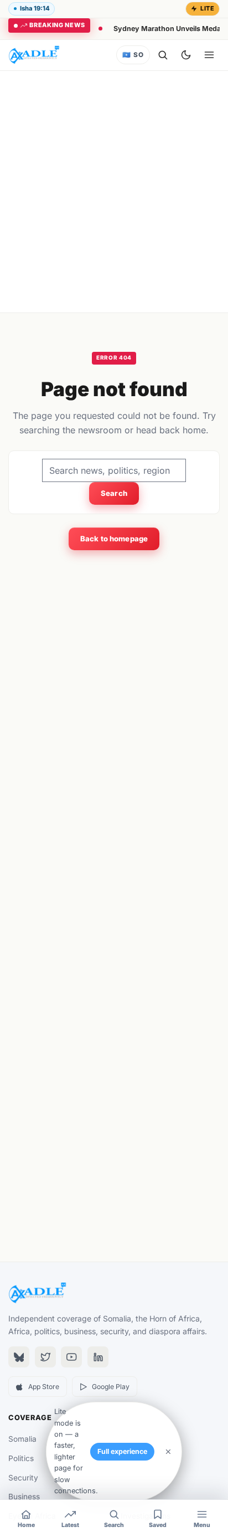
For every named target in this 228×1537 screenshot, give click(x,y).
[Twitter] (45, 1356)
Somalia (22, 1438)
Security (23, 1477)
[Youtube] (71, 1356)
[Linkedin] (97, 1356)
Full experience (122, 1451)
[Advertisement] (114, 192)
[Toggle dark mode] (185, 54)
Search (114, 493)
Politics (21, 1458)
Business (24, 1496)
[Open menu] (209, 54)
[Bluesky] (18, 1356)
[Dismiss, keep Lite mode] (168, 1452)
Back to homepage (114, 538)
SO (132, 55)
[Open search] (162, 54)
